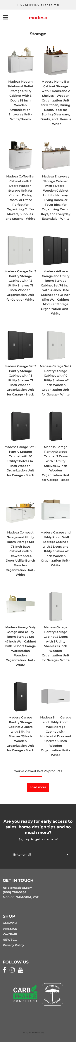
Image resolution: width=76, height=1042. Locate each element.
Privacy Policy (13, 945)
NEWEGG (10, 939)
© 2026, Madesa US (33, 1032)
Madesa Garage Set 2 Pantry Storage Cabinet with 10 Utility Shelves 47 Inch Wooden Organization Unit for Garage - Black (20, 461)
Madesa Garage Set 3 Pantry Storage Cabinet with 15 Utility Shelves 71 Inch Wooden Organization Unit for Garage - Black (20, 380)
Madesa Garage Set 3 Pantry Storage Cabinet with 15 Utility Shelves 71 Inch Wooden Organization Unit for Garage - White (20, 285)
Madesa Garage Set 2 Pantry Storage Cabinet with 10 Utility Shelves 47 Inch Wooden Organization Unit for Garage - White (55, 380)
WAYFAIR (10, 934)
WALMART (11, 929)
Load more (38, 787)
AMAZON (10, 923)
